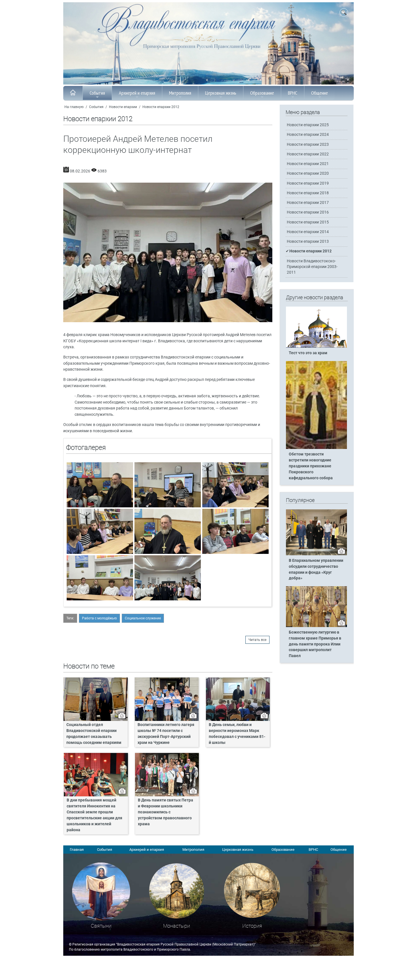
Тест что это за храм (308, 353)
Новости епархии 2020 (308, 173)
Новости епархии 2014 (308, 231)
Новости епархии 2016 (308, 212)
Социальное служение (143, 618)
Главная (77, 849)
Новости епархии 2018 (308, 193)
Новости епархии (123, 107)
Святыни (101, 926)
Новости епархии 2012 (160, 107)
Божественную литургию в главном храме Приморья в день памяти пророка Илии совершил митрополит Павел (315, 644)
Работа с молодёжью (99, 618)
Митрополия (180, 93)
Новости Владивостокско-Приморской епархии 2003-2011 (312, 267)
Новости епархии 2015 (308, 222)
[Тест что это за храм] (316, 347)
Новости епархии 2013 (308, 241)
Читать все (257, 640)
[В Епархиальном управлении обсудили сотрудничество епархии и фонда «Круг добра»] (316, 554)
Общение (319, 93)
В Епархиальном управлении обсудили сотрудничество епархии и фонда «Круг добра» (316, 569)
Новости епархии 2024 (308, 134)
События (97, 93)
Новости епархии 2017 (308, 202)
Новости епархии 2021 (308, 163)
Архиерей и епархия (137, 93)
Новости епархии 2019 (308, 183)
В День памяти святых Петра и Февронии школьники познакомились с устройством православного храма (165, 812)
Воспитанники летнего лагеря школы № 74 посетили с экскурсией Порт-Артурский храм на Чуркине (166, 733)
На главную (74, 107)
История (252, 926)
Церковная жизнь (220, 93)
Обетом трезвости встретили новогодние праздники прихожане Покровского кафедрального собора (311, 466)
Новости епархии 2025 (308, 125)
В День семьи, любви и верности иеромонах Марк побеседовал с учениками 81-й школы (237, 733)
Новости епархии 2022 (308, 154)
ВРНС (292, 93)
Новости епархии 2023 (308, 144)
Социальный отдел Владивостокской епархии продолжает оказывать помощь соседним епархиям (93, 733)
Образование (262, 93)
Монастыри (176, 926)
